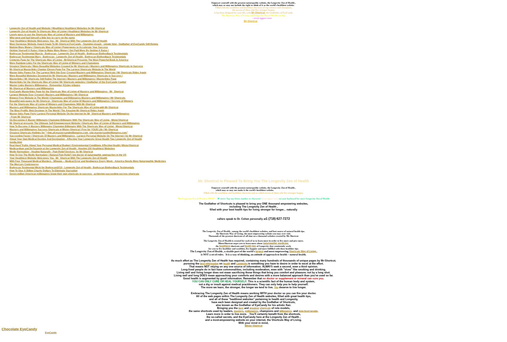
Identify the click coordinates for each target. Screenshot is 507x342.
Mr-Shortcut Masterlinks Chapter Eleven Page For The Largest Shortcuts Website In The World (62, 69)
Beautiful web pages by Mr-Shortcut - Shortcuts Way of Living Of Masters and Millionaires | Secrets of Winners (71, 101)
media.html (16, 142)
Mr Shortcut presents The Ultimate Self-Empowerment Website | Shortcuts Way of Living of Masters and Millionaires (75, 123)
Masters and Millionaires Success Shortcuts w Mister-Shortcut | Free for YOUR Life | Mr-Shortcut (64, 129)
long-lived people (308, 311)
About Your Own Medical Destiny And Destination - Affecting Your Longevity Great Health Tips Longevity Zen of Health (76, 139)
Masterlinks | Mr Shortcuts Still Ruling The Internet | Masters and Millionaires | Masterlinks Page (63, 79)
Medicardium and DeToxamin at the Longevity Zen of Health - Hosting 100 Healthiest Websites (62, 148)
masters (238, 311)
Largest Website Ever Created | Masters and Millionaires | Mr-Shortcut (49, 94)
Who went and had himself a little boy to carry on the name (42, 37)
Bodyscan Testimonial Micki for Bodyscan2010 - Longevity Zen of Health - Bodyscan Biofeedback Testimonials (72, 167)
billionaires (285, 311)
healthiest (224, 246)
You (276, 287)
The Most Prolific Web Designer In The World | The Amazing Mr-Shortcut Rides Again (57, 110)
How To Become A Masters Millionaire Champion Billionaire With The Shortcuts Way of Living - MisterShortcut (71, 126)
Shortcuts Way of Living (302, 251)
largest (259, 251)
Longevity (242, 263)
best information (209, 263)
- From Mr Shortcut (20, 117)
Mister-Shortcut (253, 325)
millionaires (251, 311)
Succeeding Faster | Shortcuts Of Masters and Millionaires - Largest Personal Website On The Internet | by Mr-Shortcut (76, 136)
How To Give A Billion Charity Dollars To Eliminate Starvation (43, 170)
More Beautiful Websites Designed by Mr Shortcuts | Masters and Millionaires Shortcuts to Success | (66, 75)
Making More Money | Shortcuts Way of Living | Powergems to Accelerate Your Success (59, 47)
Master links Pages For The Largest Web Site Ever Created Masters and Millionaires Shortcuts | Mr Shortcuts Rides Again (78, 72)
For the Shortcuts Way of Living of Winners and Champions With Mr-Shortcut (52, 104)
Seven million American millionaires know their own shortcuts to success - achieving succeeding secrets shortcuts (74, 173)
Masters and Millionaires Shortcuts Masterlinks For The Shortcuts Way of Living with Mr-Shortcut (64, 107)
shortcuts (265, 308)
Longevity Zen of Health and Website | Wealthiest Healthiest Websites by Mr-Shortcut (57, 28)
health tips (250, 246)
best (240, 308)
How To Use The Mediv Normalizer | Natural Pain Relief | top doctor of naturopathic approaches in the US (68, 154)
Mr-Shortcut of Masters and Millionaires (32, 88)
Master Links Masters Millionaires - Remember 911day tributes (45, 85)
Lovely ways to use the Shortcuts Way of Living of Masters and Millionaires (51, 34)
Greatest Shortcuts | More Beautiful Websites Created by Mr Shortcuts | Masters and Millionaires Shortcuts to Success (76, 66)
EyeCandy (51, 332)
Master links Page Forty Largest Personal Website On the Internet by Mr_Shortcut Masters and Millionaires (69, 113)
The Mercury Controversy (24, 164)
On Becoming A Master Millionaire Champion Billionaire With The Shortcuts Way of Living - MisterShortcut (69, 120)
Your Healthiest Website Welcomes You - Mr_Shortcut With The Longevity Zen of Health (58, 41)
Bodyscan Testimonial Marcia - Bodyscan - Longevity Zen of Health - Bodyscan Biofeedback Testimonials (69, 53)
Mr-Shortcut (250, 21)
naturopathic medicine (275, 243)
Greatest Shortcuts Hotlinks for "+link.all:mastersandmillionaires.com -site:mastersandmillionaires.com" (69, 132)
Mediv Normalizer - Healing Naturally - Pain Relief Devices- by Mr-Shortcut (51, 151)
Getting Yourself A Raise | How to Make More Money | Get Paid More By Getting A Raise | (59, 50)
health (226, 263)
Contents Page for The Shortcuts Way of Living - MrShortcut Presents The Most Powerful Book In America (69, 60)
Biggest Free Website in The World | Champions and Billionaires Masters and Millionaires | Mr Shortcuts (67, 98)
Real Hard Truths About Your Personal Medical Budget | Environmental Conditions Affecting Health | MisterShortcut (74, 145)
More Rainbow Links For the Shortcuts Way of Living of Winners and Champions (54, 63)
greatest (254, 308)
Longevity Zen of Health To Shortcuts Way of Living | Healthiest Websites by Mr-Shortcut (59, 31)
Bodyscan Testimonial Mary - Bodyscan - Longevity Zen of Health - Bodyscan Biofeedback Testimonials (68, 56)
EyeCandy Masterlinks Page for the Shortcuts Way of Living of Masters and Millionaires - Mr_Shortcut (67, 91)
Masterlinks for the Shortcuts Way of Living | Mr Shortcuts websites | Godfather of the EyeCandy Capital (68, 82)
